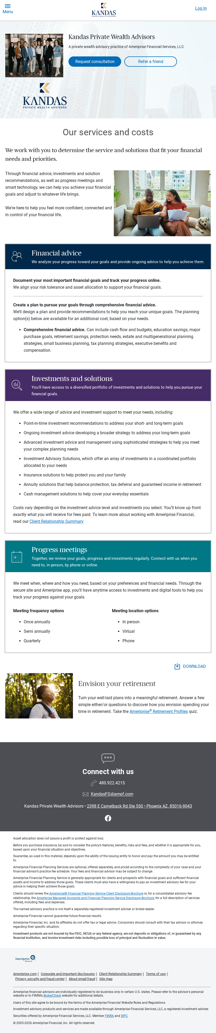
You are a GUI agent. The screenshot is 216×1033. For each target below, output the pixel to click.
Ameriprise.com (25, 974)
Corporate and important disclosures (68, 974)
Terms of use (156, 974)
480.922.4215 (112, 783)
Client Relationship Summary (56, 521)
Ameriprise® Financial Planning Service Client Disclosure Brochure (96, 893)
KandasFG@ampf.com (112, 794)
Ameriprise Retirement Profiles (159, 711)
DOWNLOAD (194, 666)
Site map (105, 979)
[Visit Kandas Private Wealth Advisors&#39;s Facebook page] (108, 818)
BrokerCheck (52, 995)
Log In (201, 8)
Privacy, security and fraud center (40, 979)
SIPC (124, 1016)
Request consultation (95, 61)
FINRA (109, 1016)
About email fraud (82, 979)
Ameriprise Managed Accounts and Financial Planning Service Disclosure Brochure (95, 898)
